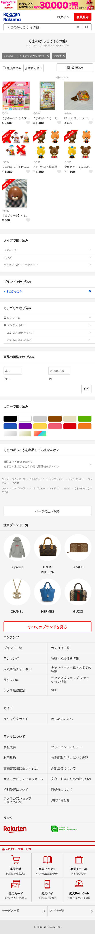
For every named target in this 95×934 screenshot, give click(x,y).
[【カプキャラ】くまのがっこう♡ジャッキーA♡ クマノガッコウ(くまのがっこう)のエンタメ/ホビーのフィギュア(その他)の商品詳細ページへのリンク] (16, 193)
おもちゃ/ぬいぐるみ (19, 340)
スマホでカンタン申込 (16, 895)
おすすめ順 (32, 68)
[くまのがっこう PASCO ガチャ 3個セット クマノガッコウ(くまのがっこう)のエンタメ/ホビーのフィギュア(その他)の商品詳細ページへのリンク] (16, 144)
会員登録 (82, 17)
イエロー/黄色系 (46, 426)
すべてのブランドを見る (47, 626)
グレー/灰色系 (46, 419)
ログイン (63, 17)
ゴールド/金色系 (31, 434)
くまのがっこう (13, 291)
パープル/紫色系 (31, 426)
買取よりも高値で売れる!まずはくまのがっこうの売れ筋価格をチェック (31, 464)
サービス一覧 (10, 910)
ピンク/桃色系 (61, 426)
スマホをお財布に (47, 895)
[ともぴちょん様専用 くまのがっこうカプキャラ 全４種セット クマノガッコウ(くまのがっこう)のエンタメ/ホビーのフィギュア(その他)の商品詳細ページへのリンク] (47, 144)
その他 (57, 55)
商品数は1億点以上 (15, 871)
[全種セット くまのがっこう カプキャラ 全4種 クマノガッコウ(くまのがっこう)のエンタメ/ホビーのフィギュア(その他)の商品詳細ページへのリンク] (78, 144)
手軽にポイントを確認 (79, 895)
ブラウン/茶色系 (61, 419)
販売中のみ (14, 68)
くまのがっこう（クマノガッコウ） (24, 55)
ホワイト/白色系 (31, 419)
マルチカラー (46, 434)
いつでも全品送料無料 (47, 871)
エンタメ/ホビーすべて (20, 332)
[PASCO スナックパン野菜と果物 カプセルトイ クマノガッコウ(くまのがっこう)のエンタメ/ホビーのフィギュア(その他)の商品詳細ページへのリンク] (78, 96)
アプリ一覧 (57, 910)
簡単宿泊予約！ (79, 871)
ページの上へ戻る (47, 511)
